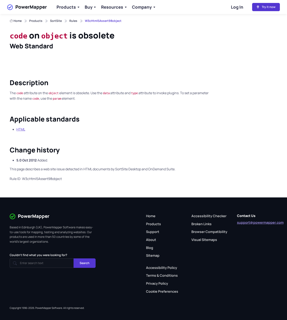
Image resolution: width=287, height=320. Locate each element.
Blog (149, 247)
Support (152, 231)
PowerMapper (31, 7)
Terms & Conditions (162, 275)
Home (17, 21)
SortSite (56, 21)
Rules (73, 21)
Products (66, 7)
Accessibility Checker (208, 216)
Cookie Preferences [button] (162, 291)
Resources (112, 7)
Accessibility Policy (161, 267)
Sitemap (152, 255)
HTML (20, 129)
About (151, 239)
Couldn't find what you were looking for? (38, 255)
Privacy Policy (157, 283)
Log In (237, 7)
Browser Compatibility (209, 231)
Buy (88, 7)
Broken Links (201, 224)
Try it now (268, 7)
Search (85, 263)
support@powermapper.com (260, 222)
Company (142, 7)
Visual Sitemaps (204, 239)
